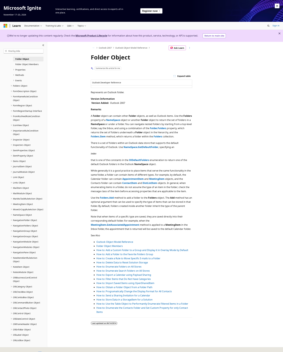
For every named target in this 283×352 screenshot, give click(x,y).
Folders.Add (107, 197)
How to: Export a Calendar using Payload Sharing (123, 274)
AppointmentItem (133, 178)
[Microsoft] (5, 26)
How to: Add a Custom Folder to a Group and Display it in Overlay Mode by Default (142, 250)
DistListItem (150, 183)
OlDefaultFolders (139, 160)
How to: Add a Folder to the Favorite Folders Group (124, 254)
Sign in (276, 25)
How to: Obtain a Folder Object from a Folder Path (124, 287)
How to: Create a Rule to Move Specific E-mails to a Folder (128, 258)
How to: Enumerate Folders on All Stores (119, 266)
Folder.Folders (158, 128)
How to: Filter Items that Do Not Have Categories (123, 279)
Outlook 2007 (105, 47)
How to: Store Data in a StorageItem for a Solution (124, 299)
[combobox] (23, 51)
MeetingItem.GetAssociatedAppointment (115, 224)
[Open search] (268, 25)
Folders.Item (98, 136)
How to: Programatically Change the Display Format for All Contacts (134, 291)
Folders (158, 136)
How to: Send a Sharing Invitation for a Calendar (123, 295)
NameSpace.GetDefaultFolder (141, 147)
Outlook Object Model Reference (131, 47)
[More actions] (189, 47)
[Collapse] (43, 45)
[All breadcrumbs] (93, 47)
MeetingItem (156, 178)
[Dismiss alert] (277, 6)
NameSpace (113, 120)
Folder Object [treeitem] (22, 59)
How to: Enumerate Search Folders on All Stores (123, 270)
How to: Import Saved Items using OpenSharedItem (125, 283)
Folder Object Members (109, 246)
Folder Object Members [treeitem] (27, 64)
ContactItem (129, 183)
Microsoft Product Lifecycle (91, 35)
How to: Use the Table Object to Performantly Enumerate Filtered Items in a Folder (142, 303)
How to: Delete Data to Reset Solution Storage (122, 262)
